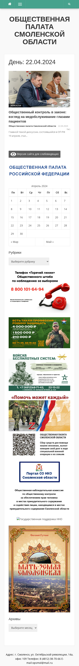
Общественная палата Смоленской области (39, 30)
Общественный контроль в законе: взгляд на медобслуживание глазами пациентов (39, 116)
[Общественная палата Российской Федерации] (39, 170)
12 (47, 209)
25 (38, 225)
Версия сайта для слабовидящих (37, 154)
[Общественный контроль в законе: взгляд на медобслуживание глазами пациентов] (39, 89)
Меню (19, 4)
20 (56, 217)
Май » (50, 242)
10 (29, 209)
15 (12, 217)
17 (29, 217)
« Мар (14, 242)
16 (21, 217)
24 (29, 225)
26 (47, 225)
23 (21, 225)
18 (38, 217)
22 (12, 225)
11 (38, 209)
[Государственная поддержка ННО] (39, 519)
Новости (15, 105)
